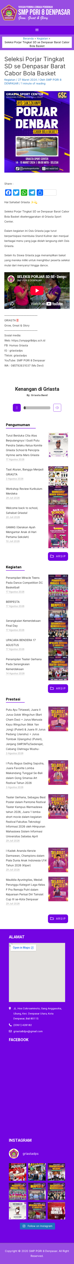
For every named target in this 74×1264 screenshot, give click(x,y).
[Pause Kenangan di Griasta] (17, 408)
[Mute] (57, 408)
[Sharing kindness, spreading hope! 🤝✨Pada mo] (37, 1191)
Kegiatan (9, 79)
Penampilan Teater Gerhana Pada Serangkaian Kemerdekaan (24, 664)
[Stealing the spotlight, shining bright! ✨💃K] (17, 1191)
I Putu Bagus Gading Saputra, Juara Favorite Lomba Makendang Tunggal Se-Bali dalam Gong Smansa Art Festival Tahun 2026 (25, 773)
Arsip (61, 556)
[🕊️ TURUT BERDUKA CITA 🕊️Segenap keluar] (17, 1210)
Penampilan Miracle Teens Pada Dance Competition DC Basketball (24, 582)
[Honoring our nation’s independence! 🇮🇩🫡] (37, 1210)
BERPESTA (13, 601)
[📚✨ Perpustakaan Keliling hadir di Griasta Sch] (37, 1172)
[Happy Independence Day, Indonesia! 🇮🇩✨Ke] (56, 1210)
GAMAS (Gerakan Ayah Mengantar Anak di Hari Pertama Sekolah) (21, 532)
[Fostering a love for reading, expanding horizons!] (56, 1172)
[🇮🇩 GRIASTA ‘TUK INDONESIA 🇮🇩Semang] (17, 1172)
